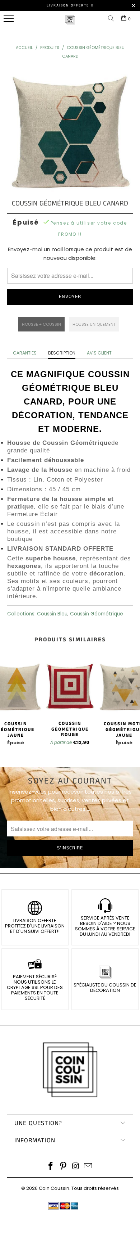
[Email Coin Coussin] (88, 1166)
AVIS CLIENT (99, 353)
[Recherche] (112, 19)
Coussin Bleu (52, 613)
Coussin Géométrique (96, 613)
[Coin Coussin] (70, 23)
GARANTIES (25, 353)
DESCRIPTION (61, 353)
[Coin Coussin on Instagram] (76, 1166)
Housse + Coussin (41, 324)
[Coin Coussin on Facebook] (51, 1166)
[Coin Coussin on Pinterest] (63, 1166)
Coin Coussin (54, 1188)
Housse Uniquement (94, 324)
